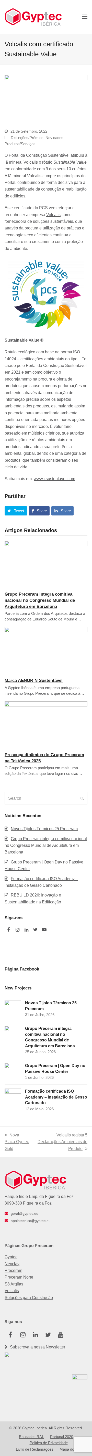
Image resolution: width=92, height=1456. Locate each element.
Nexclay (12, 1264)
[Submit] (82, 798)
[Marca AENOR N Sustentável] (46, 650)
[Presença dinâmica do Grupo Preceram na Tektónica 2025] (46, 724)
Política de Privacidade (49, 1443)
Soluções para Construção (29, 1297)
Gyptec (11, 1257)
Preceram (13, 1270)
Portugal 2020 (61, 1437)
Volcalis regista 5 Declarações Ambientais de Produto (62, 1142)
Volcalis (53, 215)
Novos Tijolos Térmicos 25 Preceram (44, 829)
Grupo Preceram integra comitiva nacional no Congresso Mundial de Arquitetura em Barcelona (40, 600)
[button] (84, 17)
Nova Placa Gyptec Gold (17, 1142)
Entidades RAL (31, 1437)
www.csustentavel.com (54, 479)
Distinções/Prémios (27, 138)
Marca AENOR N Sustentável (34, 680)
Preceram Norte (19, 1277)
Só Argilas (14, 1284)
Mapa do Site (71, 1449)
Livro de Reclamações (34, 1449)
